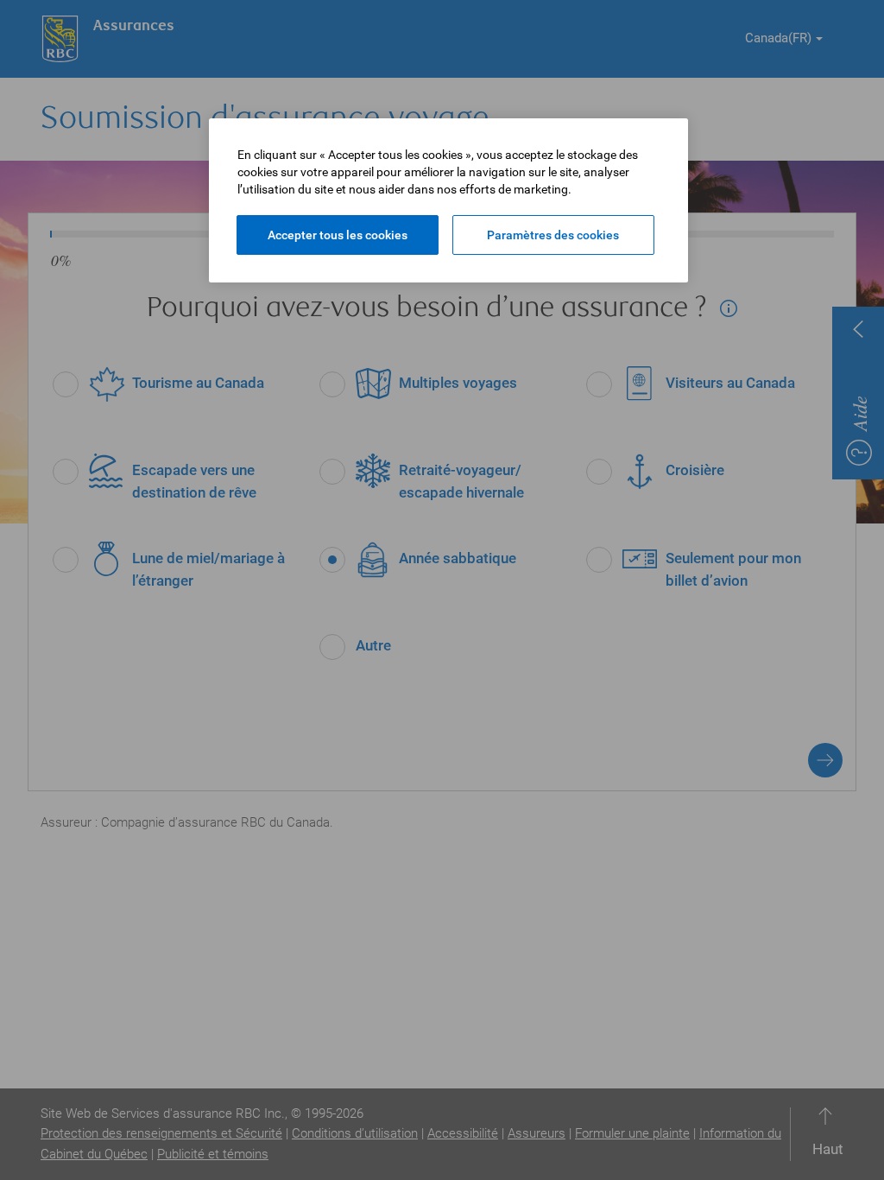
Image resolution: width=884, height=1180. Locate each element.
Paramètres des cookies (553, 235)
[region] (448, 200)
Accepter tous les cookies (337, 235)
